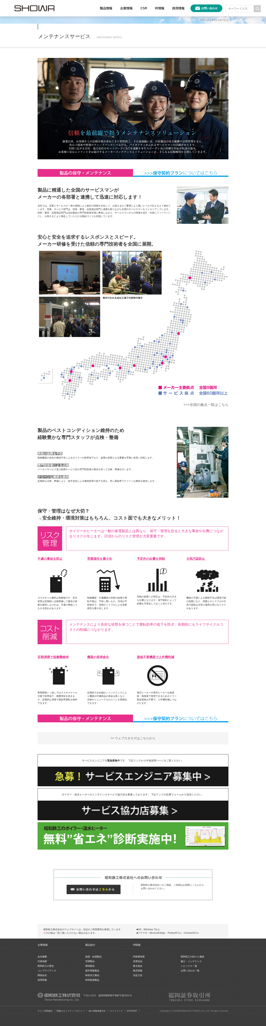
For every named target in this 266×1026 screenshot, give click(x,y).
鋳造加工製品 (92, 975)
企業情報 (126, 8)
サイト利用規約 (45, 1011)
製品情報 (106, 8)
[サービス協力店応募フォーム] (133, 802)
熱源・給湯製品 (93, 956)
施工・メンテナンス (191, 961)
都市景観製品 (92, 970)
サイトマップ (116, 1011)
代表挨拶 (42, 961)
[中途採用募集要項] (133, 768)
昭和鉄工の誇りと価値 (192, 956)
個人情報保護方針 (97, 1011)
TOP (202, 20)
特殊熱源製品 (92, 980)
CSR (143, 8)
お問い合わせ (209, 8)
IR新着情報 (139, 956)
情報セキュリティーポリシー (71, 1011)
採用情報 (178, 8)
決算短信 (137, 961)
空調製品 (90, 961)
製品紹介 (90, 944)
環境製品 (90, 966)
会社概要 (42, 956)
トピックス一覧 (189, 966)
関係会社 (42, 975)
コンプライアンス (47, 970)
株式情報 (137, 970)
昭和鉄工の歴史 (46, 966)
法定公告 (137, 975)
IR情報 (159, 8)
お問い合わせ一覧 (190, 970)
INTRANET (132, 1011)
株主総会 (137, 966)
